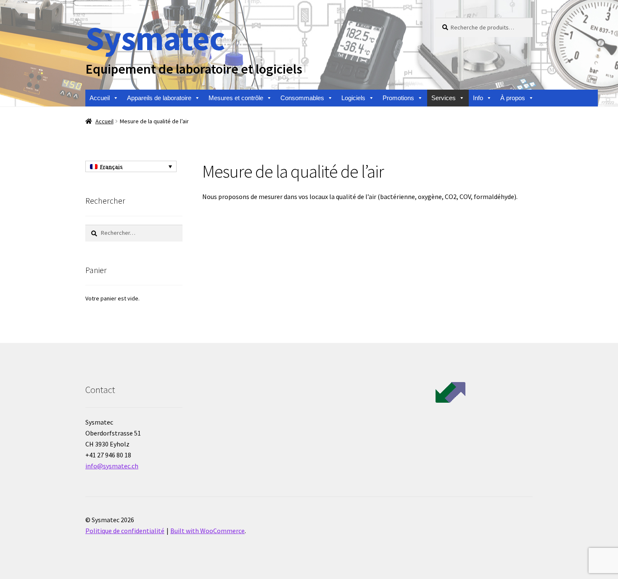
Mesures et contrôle (236, 97)
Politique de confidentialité (124, 530)
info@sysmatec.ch (111, 466)
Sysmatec (154, 38)
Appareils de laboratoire (159, 97)
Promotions (398, 97)
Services (443, 97)
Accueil (100, 97)
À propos (512, 97)
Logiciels (353, 97)
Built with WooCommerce (207, 530)
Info (478, 97)
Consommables (302, 97)
